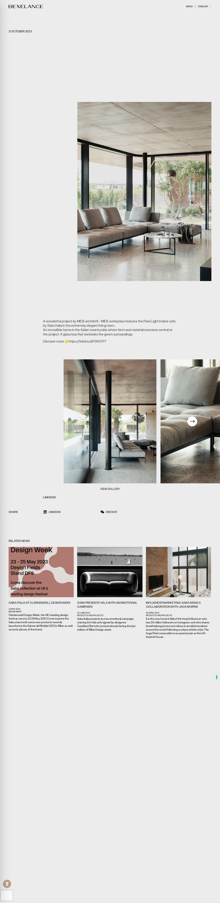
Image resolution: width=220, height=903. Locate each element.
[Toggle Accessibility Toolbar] (7, 883)
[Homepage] (26, 6)
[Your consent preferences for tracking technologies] (216, 677)
